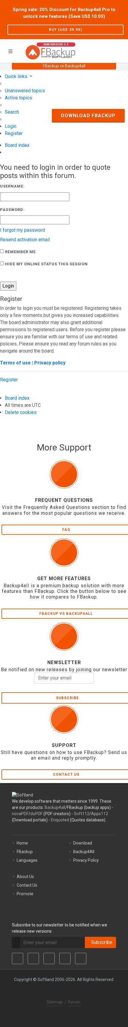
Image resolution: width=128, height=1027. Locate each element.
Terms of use (15, 363)
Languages (27, 860)
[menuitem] (25, 90)
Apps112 (99, 813)
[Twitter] (33, 958)
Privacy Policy (86, 860)
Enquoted (60, 820)
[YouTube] (65, 958)
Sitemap (55, 1002)
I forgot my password (22, 230)
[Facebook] (17, 958)
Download (82, 843)
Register (9, 379)
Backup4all (55, 807)
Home (22, 843)
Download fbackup (88, 115)
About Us (25, 876)
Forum (74, 1002)
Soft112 (81, 813)
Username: (12, 186)
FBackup (25, 851)
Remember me (20, 252)
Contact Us (27, 885)
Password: (12, 209)
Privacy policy (49, 363)
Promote (25, 893)
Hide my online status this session (46, 264)
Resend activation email (25, 239)
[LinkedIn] (49, 958)
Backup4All (83, 851)
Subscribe (100, 942)
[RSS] (80, 958)
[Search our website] (121, 50)
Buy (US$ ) (65, 30)
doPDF (36, 813)
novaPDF (20, 813)
